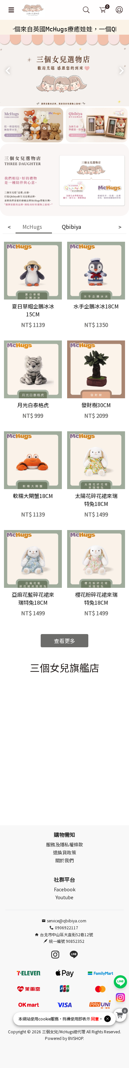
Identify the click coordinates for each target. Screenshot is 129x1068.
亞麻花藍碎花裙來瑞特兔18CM (33, 598)
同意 (95, 1018)
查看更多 (64, 641)
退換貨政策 (64, 852)
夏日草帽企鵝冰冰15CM (33, 310)
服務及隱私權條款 (64, 844)
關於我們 (64, 860)
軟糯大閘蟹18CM (33, 496)
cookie (44, 1018)
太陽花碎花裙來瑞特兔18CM (96, 500)
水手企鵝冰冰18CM (96, 306)
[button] (7, 70)
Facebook (64, 889)
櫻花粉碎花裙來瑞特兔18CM (96, 598)
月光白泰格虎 (33, 405)
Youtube (64, 897)
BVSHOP (75, 1038)
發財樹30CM (96, 405)
